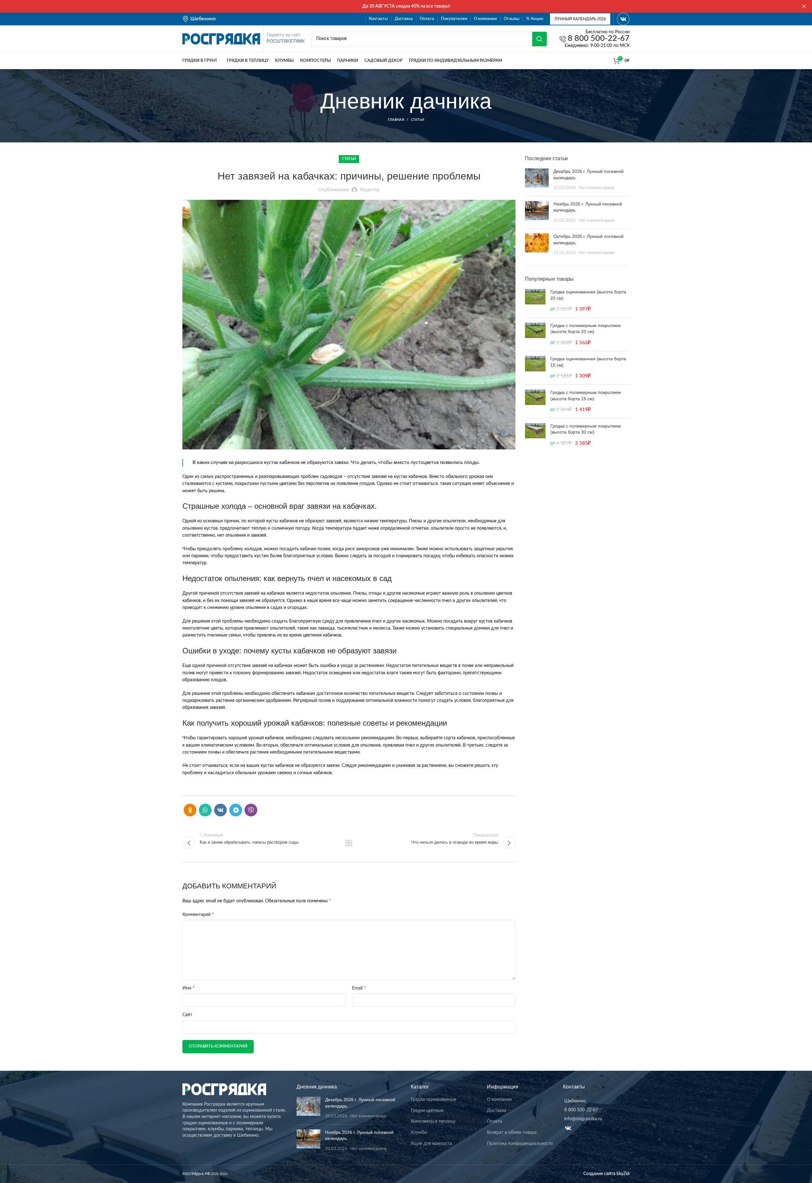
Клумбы (419, 1132)
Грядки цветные (427, 1110)
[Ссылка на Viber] (251, 810)
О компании (499, 1099)
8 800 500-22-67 (598, 39)
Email (359, 987)
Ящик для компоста (431, 1143)
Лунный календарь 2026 (580, 19)
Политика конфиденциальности (520, 1143)
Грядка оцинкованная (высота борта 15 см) (588, 362)
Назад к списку (349, 843)
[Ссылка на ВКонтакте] (623, 19)
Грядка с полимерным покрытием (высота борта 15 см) (585, 395)
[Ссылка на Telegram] (235, 810)
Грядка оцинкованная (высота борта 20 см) (588, 295)
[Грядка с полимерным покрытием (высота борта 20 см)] (535, 334)
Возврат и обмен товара (512, 1132)
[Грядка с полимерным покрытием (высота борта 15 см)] (535, 401)
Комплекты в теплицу (433, 1121)
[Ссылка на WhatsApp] (205, 810)
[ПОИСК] (539, 39)
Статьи (417, 119)
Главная (396, 119)
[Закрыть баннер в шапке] (804, 6)
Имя (188, 987)
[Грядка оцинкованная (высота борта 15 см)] (535, 368)
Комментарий (198, 914)
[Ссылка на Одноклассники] (190, 810)
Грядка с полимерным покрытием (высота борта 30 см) (585, 429)
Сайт (187, 1015)
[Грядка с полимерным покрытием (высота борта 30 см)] (535, 435)
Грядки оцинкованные (433, 1099)
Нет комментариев (596, 188)
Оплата (494, 1121)
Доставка (496, 1110)
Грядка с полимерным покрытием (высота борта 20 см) (585, 328)
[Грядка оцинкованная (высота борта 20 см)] (535, 301)
